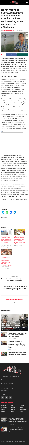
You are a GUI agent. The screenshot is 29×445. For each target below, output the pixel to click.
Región (21, 407)
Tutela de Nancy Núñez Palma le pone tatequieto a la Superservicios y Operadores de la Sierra (18, 335)
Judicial (3, 411)
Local (6, 7)
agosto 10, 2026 (12, 349)
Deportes (3, 405)
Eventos (3, 409)
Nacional (13, 407)
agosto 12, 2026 (12, 338)
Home (2, 7)
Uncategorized (23, 409)
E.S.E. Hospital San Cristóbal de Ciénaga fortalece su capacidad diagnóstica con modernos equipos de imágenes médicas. (13, 325)
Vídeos (21, 411)
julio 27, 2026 (12, 356)
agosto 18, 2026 (6, 329)
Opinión (12, 411)
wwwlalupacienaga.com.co (8, 30)
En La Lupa (4, 407)
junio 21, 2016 (20, 30)
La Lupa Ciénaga (8, 441)
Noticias (13, 409)
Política (22, 405)
